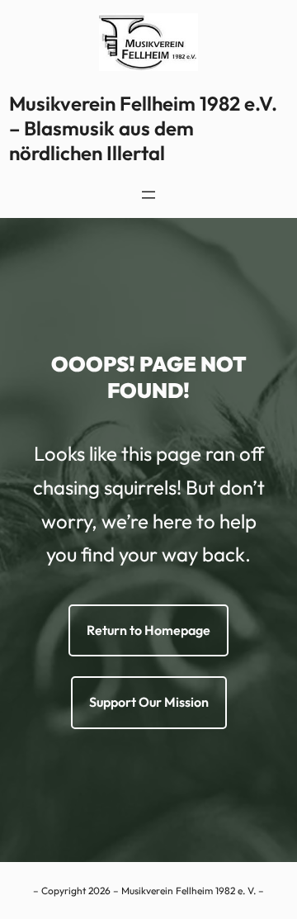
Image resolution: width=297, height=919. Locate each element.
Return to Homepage (148, 630)
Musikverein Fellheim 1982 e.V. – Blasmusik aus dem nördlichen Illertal (143, 128)
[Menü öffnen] (148, 195)
